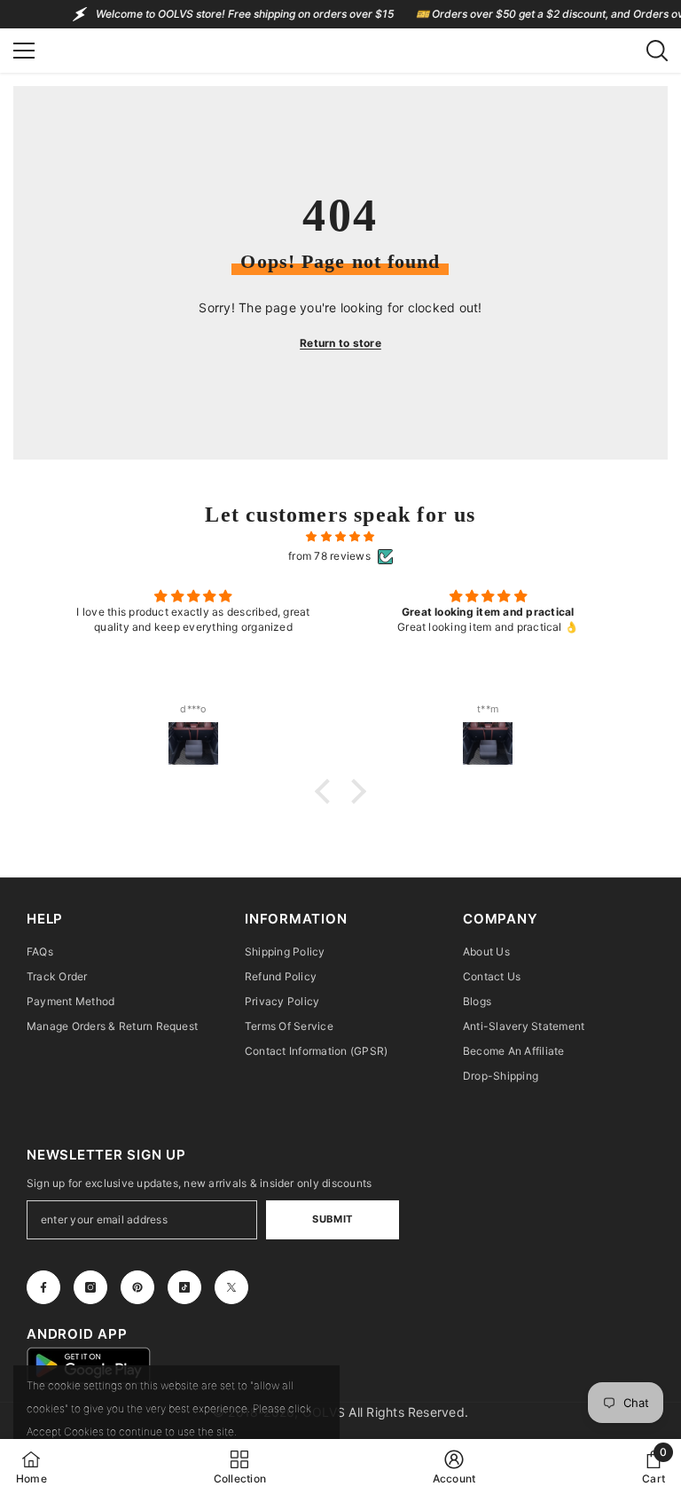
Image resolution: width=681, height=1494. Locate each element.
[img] (340, 536)
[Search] (657, 50)
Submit (332, 1219)
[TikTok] (184, 1287)
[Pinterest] (137, 1287)
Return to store (340, 343)
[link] (454, 1466)
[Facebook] (43, 1287)
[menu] (24, 50)
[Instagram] (90, 1287)
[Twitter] (231, 1287)
